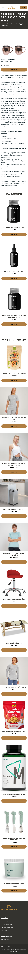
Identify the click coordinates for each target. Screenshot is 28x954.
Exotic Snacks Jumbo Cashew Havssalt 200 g (14, 731)
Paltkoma (6, 921)
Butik (23, 7)
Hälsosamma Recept (9, 927)
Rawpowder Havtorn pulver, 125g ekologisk (14, 373)
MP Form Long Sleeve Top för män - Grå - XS (14, 687)
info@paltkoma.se (5, 2)
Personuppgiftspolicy (20, 949)
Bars (13, 59)
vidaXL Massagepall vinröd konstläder (14, 599)
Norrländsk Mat (8, 924)
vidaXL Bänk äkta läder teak (14, 643)
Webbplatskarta (14, 951)
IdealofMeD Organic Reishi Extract (14, 272)
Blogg (5, 930)
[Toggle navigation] (3, 7)
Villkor (12, 949)
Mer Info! (14, 69)
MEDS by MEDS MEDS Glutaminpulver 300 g (14, 884)
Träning (10, 59)
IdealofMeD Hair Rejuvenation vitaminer (14, 228)
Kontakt (8, 949)
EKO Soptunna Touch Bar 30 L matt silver (14, 509)
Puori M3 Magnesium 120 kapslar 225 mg (14, 794)
